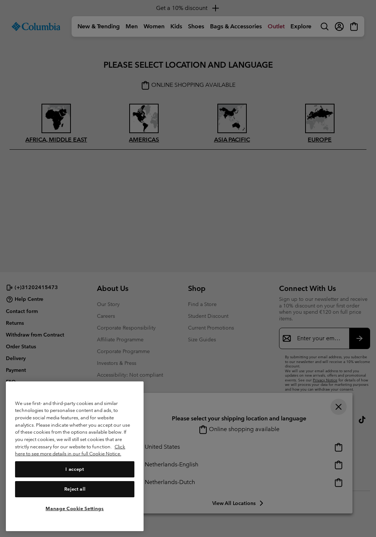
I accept (74, 469)
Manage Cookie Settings (75, 508)
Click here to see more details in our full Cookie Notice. (70, 450)
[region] (75, 456)
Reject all (75, 489)
